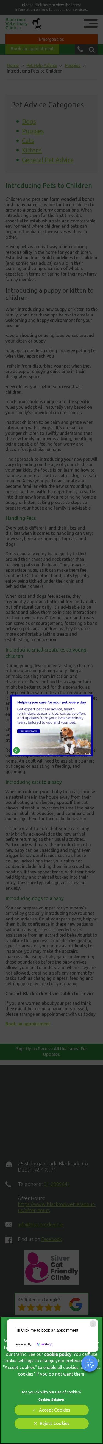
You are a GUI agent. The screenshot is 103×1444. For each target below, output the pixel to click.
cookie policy (57, 1354)
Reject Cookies (54, 1423)
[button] (89, 1363)
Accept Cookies (54, 1409)
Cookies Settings (51, 1399)
